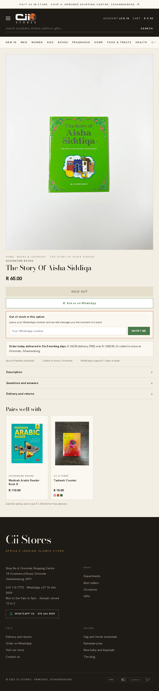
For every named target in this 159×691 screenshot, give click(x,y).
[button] (143, 18)
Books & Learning (31, 256)
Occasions (90, 589)
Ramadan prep (93, 643)
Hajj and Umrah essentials (100, 637)
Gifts (87, 596)
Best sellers (91, 583)
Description (14, 372)
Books (63, 42)
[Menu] (8, 18)
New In (11, 42)
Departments (92, 576)
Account (116, 18)
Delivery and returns (20, 394)
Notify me (139, 331)
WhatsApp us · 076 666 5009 (35, 613)
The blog (89, 657)
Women (37, 42)
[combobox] (72, 28)
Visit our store (15, 650)
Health (141, 42)
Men (24, 42)
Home (98, 42)
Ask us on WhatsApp (79, 303)
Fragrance (81, 42)
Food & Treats (119, 42)
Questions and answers (22, 383)
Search (147, 28)
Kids (50, 42)
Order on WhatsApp (19, 643)
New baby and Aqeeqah (99, 650)
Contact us (13, 657)
